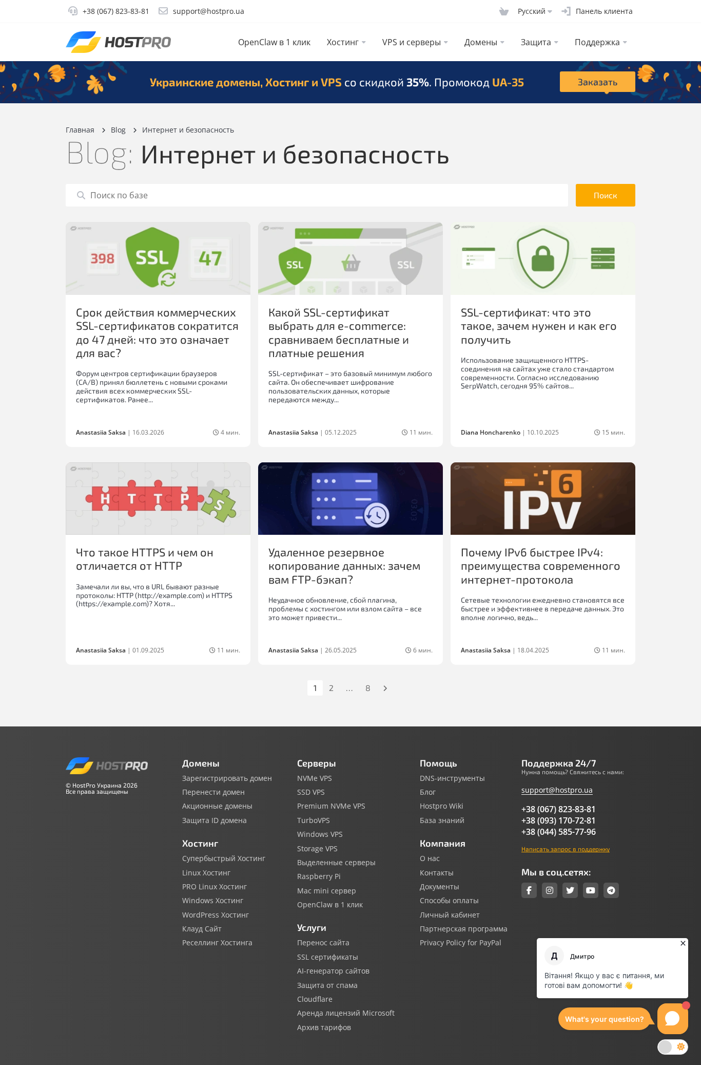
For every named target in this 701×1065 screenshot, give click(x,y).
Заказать (597, 81)
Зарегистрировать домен (227, 778)
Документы (439, 886)
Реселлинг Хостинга (217, 942)
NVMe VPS (314, 778)
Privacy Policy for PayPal (460, 942)
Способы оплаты (449, 900)
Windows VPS (320, 834)
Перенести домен (213, 792)
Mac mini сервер (326, 890)
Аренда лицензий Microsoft (346, 1013)
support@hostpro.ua (557, 790)
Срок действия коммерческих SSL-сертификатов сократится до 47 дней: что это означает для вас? (157, 332)
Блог (428, 792)
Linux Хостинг (206, 872)
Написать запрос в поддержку (565, 848)
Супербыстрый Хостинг (223, 858)
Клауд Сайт (202, 928)
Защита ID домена (214, 820)
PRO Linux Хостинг (214, 886)
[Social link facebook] (529, 890)
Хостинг (343, 42)
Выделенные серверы (336, 862)
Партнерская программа (464, 928)
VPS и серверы (411, 42)
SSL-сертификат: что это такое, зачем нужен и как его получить (539, 325)
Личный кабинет (450, 915)
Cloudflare (315, 999)
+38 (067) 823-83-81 (558, 809)
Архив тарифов (324, 1027)
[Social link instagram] (549, 890)
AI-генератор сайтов (333, 971)
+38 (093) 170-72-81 (558, 820)
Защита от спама (327, 985)
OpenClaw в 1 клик (274, 42)
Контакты (437, 872)
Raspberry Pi (319, 876)
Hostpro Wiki (441, 806)
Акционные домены (217, 806)
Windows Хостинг (212, 900)
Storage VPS (317, 848)
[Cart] (504, 11)
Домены (480, 42)
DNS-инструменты (452, 778)
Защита (536, 42)
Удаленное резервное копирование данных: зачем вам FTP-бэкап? (344, 565)
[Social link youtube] (590, 890)
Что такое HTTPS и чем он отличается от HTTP (144, 558)
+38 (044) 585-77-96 (558, 831)
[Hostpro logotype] (118, 42)
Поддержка (597, 42)
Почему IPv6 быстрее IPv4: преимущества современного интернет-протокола (540, 565)
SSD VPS (311, 792)
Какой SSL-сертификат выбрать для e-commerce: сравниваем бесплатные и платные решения (338, 332)
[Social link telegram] (611, 890)
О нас (430, 858)
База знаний (442, 820)
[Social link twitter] (570, 890)
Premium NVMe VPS (331, 806)
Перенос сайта (323, 942)
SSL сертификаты (327, 957)
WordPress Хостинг (215, 915)
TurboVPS (313, 820)
